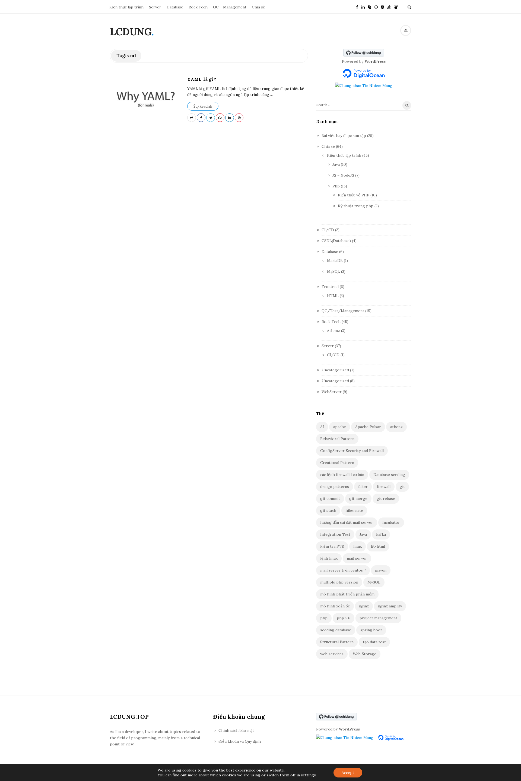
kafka (381, 534)
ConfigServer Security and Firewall (352, 450)
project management (378, 618)
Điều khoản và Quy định (239, 741)
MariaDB (335, 260)
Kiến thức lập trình (126, 7)
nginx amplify (390, 606)
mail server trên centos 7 (343, 570)
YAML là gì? (201, 79)
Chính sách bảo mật (236, 730)
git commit (330, 498)
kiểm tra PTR (332, 546)
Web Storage (364, 653)
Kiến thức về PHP (353, 195)
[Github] (376, 6)
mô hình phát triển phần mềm (347, 594)
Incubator (391, 522)
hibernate (354, 510)
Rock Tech (198, 7)
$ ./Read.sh (202, 106)
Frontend (330, 286)
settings (308, 775)
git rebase (386, 498)
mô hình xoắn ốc (335, 606)
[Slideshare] (396, 6)
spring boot (371, 630)
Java (336, 164)
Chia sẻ (258, 7)
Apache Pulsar (368, 426)
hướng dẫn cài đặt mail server (346, 522)
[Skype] (369, 6)
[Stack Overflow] (388, 6)
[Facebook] (357, 6)
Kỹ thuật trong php (355, 205)
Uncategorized (335, 370)
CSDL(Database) (336, 240)
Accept (348, 772)
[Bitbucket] (382, 6)
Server (155, 7)
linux (357, 546)
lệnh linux (329, 558)
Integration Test (335, 534)
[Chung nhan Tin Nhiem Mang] (363, 85)
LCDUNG (130, 32)
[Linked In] (363, 6)
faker (363, 486)
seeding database (335, 630)
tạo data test (374, 641)
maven (380, 570)
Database (175, 7)
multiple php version (339, 582)
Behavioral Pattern (337, 438)
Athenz (333, 330)
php (324, 618)
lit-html (378, 546)
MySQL (333, 271)
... (271, 94)
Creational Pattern (337, 462)
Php (336, 186)
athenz (396, 426)
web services (332, 653)
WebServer (332, 391)
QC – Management (229, 7)
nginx (364, 606)
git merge (358, 498)
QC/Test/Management (343, 310)
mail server (357, 558)
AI (322, 426)
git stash (328, 510)
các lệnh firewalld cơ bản (342, 474)
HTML (333, 295)
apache (339, 426)
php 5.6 (343, 618)
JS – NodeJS (343, 175)
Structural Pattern (337, 641)
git (402, 486)
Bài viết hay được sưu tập (344, 135)
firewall (383, 486)
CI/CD (328, 229)
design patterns (334, 486)
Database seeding (389, 474)
